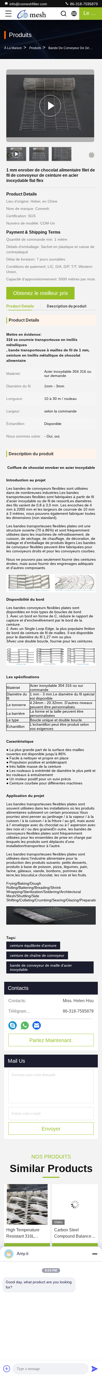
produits (35, 48)
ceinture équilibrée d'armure (33, 945)
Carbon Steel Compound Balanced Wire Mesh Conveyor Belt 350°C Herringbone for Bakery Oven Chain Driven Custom (26, 1233)
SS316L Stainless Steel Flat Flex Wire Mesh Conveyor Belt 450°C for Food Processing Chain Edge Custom (73, 1233)
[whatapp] (24, 1025)
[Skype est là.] (12, 1025)
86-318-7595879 (83, 4)
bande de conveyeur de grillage (72, 48)
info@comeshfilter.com (28, 4)
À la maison (13, 48)
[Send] (94, 1368)
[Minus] (95, 1254)
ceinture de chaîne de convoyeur (37, 955)
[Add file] (6, 1368)
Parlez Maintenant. (51, 1040)
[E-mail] (36, 1025)
